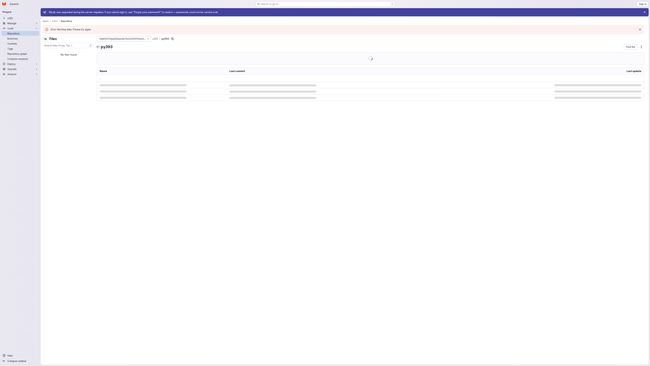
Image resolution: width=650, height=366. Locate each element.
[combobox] (68, 45)
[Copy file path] (172, 39)
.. (100, 78)
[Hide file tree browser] (45, 39)
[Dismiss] (640, 29)
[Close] (645, 12)
